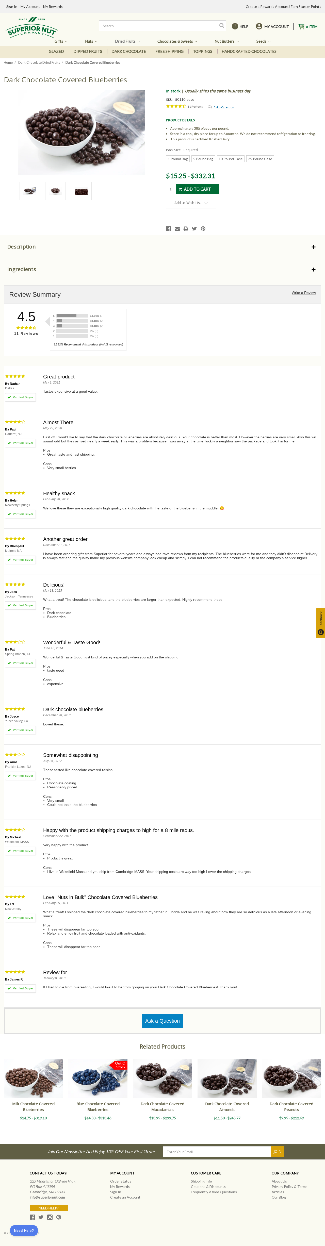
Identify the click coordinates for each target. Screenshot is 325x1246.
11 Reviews (195, 106)
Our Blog (279, 1197)
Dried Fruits (125, 41)
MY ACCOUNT (277, 26)
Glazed (56, 51)
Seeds (261, 41)
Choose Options (33, 1083)
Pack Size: (182, 149)
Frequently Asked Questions (214, 1192)
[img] (176, 106)
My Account (30, 6)
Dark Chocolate (128, 51)
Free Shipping (169, 51)
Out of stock (98, 1083)
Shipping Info (201, 1181)
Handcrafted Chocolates (249, 51)
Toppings (202, 51)
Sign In (11, 6)
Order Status (120, 1181)
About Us (279, 1181)
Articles (278, 1192)
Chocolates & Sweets (175, 41)
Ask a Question (224, 107)
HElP (244, 26)
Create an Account (125, 1197)
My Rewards (53, 6)
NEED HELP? (49, 1208)
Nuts (89, 41)
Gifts (59, 41)
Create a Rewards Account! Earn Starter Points (283, 6)
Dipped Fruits (87, 51)
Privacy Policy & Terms (289, 1186)
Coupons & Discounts (208, 1186)
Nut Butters (225, 41)
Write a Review (304, 293)
